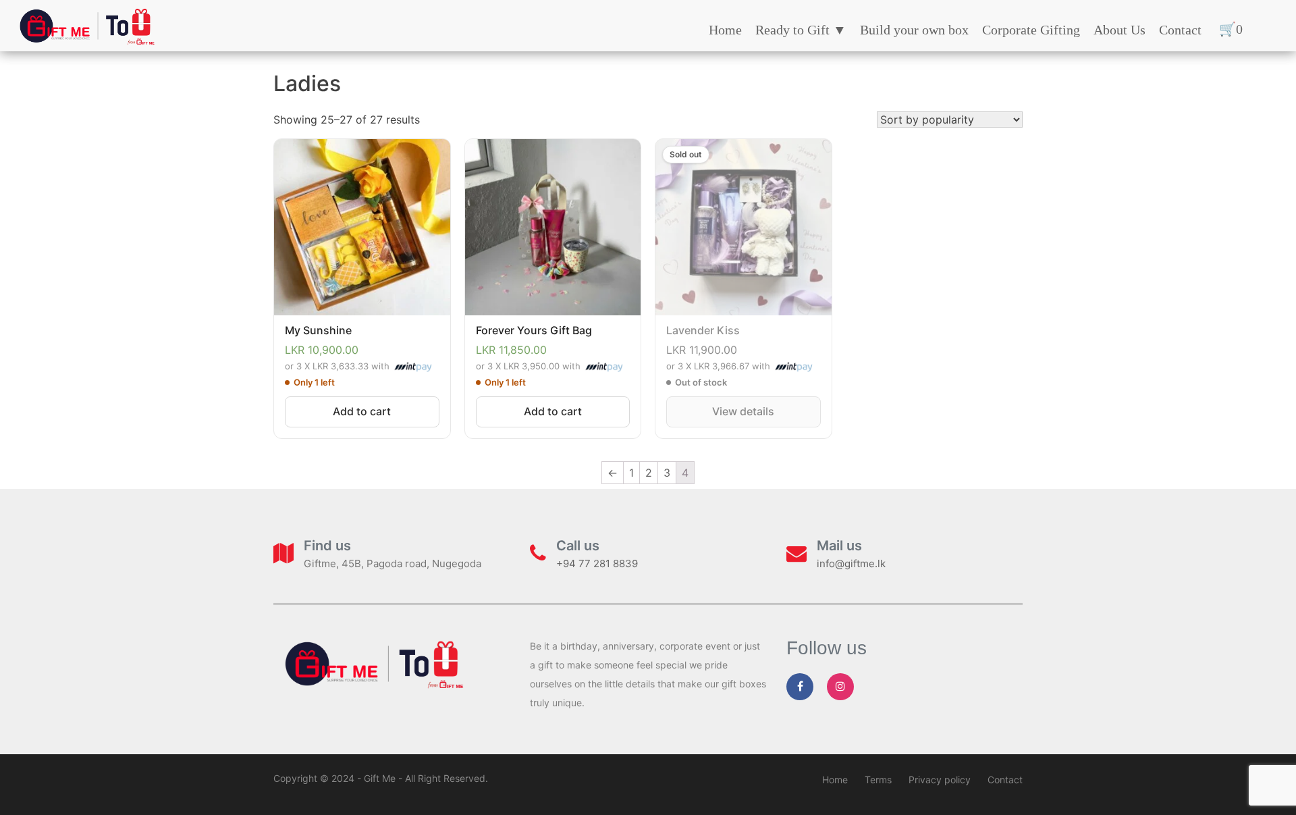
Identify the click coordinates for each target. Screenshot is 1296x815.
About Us (1119, 29)
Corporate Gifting (1031, 29)
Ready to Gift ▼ (800, 29)
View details (743, 411)
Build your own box (914, 29)
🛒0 (1231, 29)
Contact (1180, 29)
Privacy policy (940, 779)
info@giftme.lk (851, 563)
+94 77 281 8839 (597, 563)
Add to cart (362, 411)
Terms (878, 779)
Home (725, 29)
